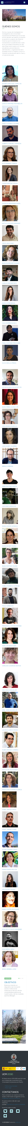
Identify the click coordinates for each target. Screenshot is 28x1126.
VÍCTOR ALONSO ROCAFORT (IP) (12, 387)
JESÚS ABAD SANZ (8, 243)
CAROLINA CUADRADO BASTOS (11, 665)
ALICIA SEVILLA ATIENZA (9, 363)
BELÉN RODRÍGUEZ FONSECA (10, 263)
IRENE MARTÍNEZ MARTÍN (9, 486)
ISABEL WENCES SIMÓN (9, 809)
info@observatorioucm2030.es (11, 1098)
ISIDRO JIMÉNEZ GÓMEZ (9, 829)
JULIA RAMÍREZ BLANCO (9, 323)
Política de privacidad (11, 1086)
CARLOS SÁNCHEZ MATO (9, 283)
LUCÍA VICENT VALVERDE (9, 446)
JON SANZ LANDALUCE (9, 506)
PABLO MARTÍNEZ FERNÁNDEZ (11, 343)
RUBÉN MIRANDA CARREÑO (10, 750)
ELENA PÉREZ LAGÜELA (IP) (10, 407)
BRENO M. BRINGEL (7, 466)
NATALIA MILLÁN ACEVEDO (10, 769)
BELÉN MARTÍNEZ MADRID (9, 566)
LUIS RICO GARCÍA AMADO (10, 730)
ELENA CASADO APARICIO (10, 526)
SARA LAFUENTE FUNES (9, 646)
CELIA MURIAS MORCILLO (9, 426)
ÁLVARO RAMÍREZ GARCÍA (9, 849)
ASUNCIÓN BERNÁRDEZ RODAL (11, 203)
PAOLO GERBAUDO (7, 606)
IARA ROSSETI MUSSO (8, 889)
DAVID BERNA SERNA (8, 949)
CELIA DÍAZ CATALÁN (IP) (9, 690)
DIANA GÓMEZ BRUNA (8, 303)
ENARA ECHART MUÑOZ (9, 546)
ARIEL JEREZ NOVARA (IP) (9, 710)
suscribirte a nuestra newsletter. (16, 1104)
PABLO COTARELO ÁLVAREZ (10, 123)
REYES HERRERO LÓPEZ (9, 969)
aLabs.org (17, 1122)
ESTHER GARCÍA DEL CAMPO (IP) (11, 83)
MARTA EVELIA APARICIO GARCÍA (12, 789)
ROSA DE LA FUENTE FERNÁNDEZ (12, 929)
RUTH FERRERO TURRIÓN (9, 163)
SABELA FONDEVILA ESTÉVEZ (10, 586)
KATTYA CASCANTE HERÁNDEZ (11, 223)
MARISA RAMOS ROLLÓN (9, 869)
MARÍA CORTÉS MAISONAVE (10, 909)
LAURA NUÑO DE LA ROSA (10, 183)
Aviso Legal (8, 1087)
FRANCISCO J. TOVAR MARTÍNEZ (11, 626)
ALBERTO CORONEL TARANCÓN (12, 143)
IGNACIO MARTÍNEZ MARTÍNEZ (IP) (12, 103)
